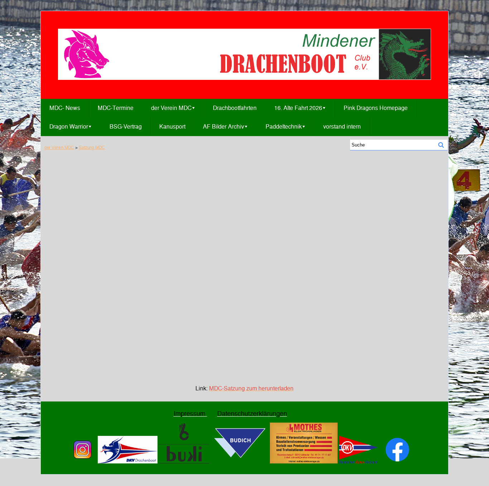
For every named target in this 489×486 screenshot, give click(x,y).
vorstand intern (342, 127)
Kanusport (172, 127)
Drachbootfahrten (235, 108)
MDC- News (64, 108)
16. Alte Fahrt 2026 (300, 108)
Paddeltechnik (286, 127)
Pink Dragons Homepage (376, 108)
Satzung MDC (92, 147)
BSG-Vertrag (126, 127)
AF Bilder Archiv (225, 127)
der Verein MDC (173, 108)
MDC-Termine (116, 108)
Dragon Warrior (70, 127)
